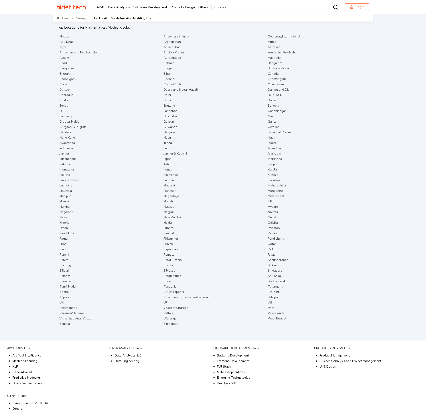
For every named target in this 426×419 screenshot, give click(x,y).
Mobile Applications (231, 372)
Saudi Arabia (173, 260)
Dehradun (66, 95)
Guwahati (170, 127)
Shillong (65, 265)
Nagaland (66, 212)
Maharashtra (277, 185)
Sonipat (64, 276)
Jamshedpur (67, 159)
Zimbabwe (171, 324)
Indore (272, 143)
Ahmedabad (172, 47)
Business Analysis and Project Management (350, 361)
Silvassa (169, 270)
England (169, 106)
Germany (65, 116)
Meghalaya (171, 196)
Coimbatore (276, 84)
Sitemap (81, 18)
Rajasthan (171, 249)
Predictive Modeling (26, 378)
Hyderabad (67, 143)
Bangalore (275, 63)
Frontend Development (233, 361)
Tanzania (170, 286)
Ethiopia (273, 106)
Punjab (168, 244)
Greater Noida (69, 121)
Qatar (272, 244)
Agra (62, 47)
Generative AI (22, 372)
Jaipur (168, 148)
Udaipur (273, 297)
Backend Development (233, 355)
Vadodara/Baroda (176, 308)
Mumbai (64, 207)
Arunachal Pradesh (281, 52)
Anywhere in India (176, 36)
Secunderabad (278, 260)
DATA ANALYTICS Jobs (125, 348)
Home (64, 18)
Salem (63, 260)
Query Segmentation (27, 383)
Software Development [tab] (150, 7)
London (169, 180)
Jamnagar (274, 153)
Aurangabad (172, 58)
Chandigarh (67, 79)
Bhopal (169, 68)
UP (166, 302)
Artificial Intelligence (26, 355)
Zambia (64, 324)
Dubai (272, 100)
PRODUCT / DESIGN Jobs (332, 348)
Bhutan (64, 74)
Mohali (168, 201)
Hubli (271, 137)
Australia (274, 58)
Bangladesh (67, 68)
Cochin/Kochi (172, 84)
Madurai (169, 185)
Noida (168, 223)
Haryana (170, 132)
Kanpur (273, 164)
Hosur (168, 137)
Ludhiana (65, 185)
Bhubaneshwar (278, 68)
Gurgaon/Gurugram (73, 127)
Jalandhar (274, 148)
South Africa (172, 276)
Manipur (65, 196)
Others (168, 228)
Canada (273, 74)
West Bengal (277, 318)
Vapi (271, 308)
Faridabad (171, 111)
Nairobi (273, 212)
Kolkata (64, 175)
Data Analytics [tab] (119, 7)
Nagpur (169, 212)
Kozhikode (171, 175)
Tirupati (273, 292)
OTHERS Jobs (16, 396)
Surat (167, 281)
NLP (15, 366)
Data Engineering (127, 361)
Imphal (168, 143)
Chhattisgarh (277, 79)
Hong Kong (67, 137)
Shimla (168, 265)
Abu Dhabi (66, 42)
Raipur (64, 249)
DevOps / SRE (227, 383)
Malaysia (65, 191)
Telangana (275, 286)
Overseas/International (284, 36)
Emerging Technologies (233, 378)
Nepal (272, 217)
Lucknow (274, 180)
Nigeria (64, 223)
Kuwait (273, 175)
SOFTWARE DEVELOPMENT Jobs (235, 348)
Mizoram (65, 201)
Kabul (168, 164)
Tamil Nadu (67, 286)
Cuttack (64, 90)
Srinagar (65, 281)
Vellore (169, 313)
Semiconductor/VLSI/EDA (30, 403)
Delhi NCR (275, 95)
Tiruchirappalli (174, 292)
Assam (64, 58)
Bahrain (169, 63)
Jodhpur (64, 164)
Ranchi (64, 255)
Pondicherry (276, 239)
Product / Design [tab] (183, 7)
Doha (167, 100)
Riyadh (272, 255)
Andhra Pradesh (175, 52)
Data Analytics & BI (128, 355)
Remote (169, 255)
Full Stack (224, 366)
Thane (64, 292)
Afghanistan (172, 42)
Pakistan (274, 228)
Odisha (273, 223)
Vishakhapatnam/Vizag (75, 318)
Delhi (167, 95)
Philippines (171, 239)
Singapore (275, 270)
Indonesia (66, 148)
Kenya (168, 169)
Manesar (170, 191)
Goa (271, 116)
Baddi (63, 63)
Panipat (169, 233)
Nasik (63, 217)
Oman (63, 228)
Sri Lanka (274, 276)
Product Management (335, 355)
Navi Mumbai (172, 217)
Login (360, 7)
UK (61, 302)
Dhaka (64, 100)
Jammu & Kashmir (176, 153)
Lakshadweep (69, 180)
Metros (64, 36)
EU (61, 111)
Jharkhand (275, 159)
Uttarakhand (68, 308)
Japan (168, 159)
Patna (63, 239)
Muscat (169, 207)
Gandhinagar (277, 111)
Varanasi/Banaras (72, 313)
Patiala (273, 233)
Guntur (273, 121)
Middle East (276, 196)
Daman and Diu (279, 90)
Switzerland (276, 281)
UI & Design (328, 366)
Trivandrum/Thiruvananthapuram (187, 297)
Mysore (273, 207)
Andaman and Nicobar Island (79, 52)
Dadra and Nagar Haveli (181, 90)
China (63, 84)
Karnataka (66, 169)
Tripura (64, 297)
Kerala (272, 169)
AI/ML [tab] (101, 7)
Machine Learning (24, 361)
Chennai (169, 79)
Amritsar (274, 47)
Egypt (63, 106)
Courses (220, 7)
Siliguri (64, 270)
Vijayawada (276, 313)
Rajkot (272, 249)
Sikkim (272, 265)
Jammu (64, 153)
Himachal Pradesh (280, 132)
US (270, 302)
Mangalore (275, 191)
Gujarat (169, 121)
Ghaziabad (171, 116)
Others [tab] (203, 7)
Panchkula (66, 233)
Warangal (171, 318)
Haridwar (66, 132)
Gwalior (273, 127)
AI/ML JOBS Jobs (18, 348)
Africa (272, 42)
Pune (63, 244)
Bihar (167, 74)
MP (270, 201)
